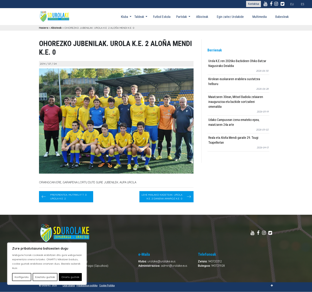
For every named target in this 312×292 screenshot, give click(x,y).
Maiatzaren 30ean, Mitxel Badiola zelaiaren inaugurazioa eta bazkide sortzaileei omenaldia (235, 101)
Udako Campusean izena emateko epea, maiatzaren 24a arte (233, 122)
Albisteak (202, 17)
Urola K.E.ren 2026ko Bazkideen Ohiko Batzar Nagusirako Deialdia (237, 63)
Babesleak (282, 17)
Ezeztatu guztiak (45, 277)
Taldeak (139, 17)
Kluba (125, 17)
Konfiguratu (22, 277)
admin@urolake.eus (174, 265)
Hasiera (43, 27)
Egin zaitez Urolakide (230, 17)
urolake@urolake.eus (162, 261)
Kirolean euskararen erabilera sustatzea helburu (234, 81)
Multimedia (259, 17)
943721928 (218, 265)
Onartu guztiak (70, 277)
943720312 (215, 261)
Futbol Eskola (161, 17)
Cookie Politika (107, 285)
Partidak (182, 17)
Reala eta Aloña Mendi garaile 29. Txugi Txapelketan (233, 140)
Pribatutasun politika (87, 285)
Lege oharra (69, 285)
